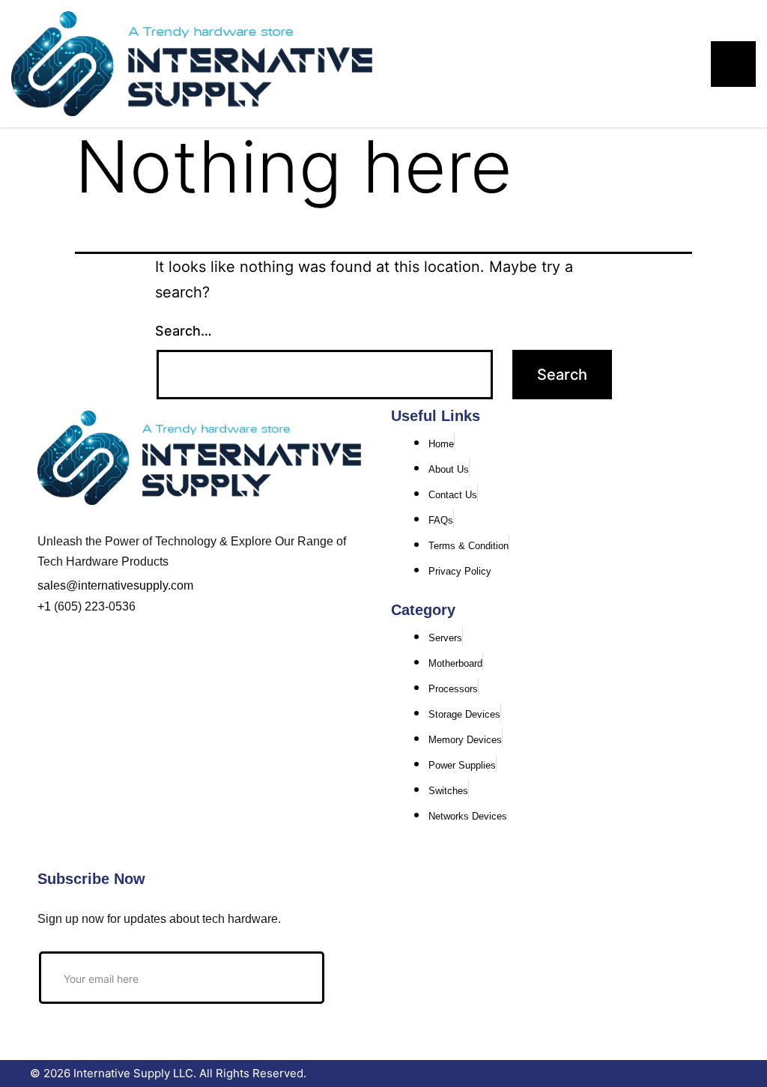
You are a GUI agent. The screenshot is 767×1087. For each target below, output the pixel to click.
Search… (183, 331)
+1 (44, 606)
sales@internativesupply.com (115, 585)
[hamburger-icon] (733, 64)
